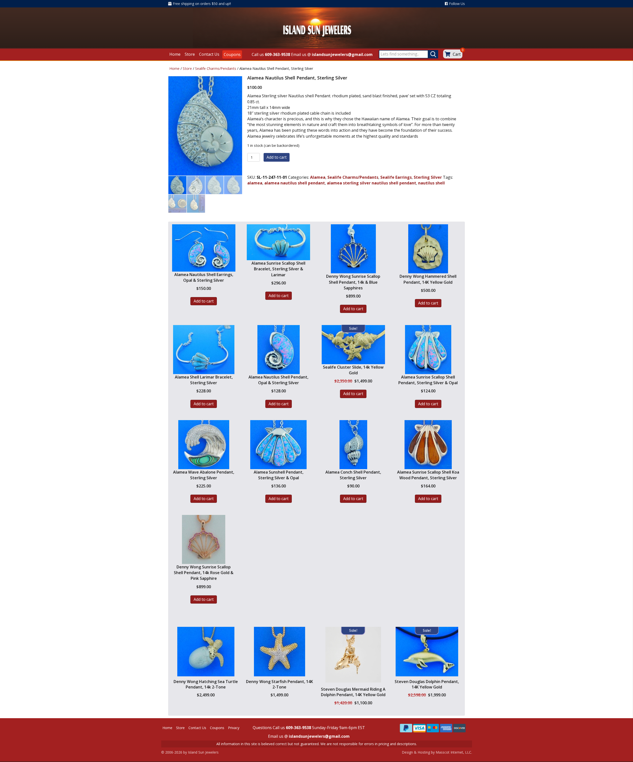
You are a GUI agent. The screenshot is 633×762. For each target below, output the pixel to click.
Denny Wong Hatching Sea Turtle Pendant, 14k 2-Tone (206, 684)
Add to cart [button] (204, 301)
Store (187, 68)
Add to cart (277, 157)
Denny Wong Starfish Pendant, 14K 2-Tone (279, 684)
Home (174, 68)
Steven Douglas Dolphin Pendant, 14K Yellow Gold (427, 684)
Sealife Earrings (396, 177)
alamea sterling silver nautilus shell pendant (371, 183)
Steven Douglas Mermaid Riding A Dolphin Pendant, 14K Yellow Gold (353, 691)
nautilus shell (431, 183)
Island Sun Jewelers (203, 752)
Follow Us (457, 3)
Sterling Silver (428, 177)
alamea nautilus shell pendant (294, 183)
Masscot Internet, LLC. (454, 752)
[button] (206, 672)
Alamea (317, 177)
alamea (254, 183)
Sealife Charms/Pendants (215, 68)
